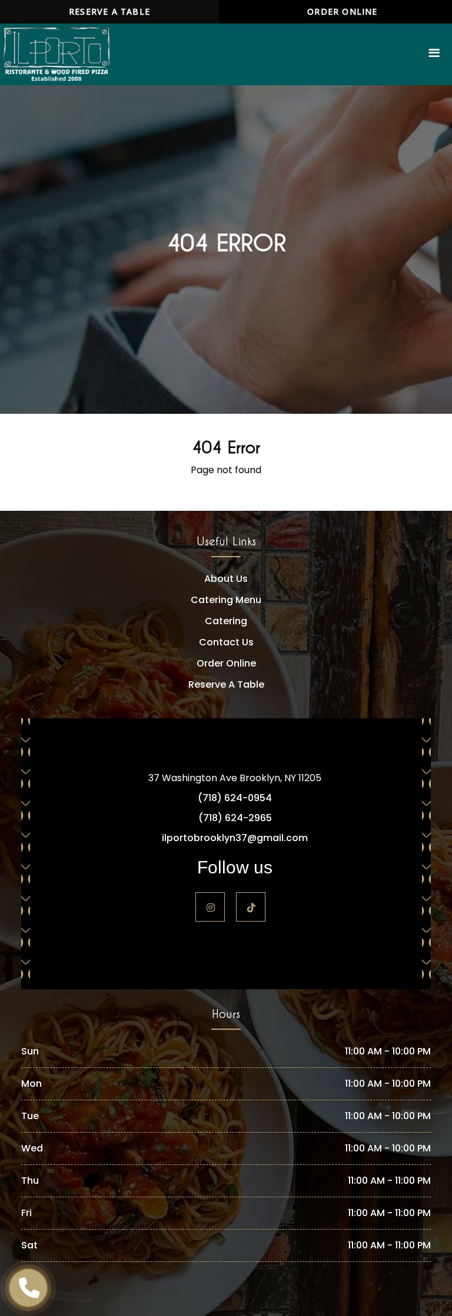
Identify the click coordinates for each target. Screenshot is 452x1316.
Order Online (342, 11)
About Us (226, 578)
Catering (226, 621)
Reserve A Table (226, 684)
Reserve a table (109, 11)
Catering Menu (226, 600)
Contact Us (226, 642)
